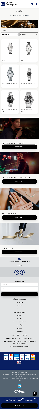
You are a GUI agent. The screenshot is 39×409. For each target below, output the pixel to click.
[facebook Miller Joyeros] (22, 272)
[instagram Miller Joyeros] (16, 272)
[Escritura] (19, 234)
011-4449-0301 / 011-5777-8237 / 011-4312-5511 (19, 338)
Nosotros (19, 318)
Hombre (22, 15)
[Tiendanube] (19, 372)
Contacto (19, 328)
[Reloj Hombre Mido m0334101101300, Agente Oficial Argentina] (10, 48)
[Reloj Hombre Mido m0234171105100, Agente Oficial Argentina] (29, 99)
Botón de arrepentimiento (20, 383)
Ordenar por (4, 30)
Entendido (19, 405)
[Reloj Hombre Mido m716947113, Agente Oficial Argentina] (10, 74)
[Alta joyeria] (19, 199)
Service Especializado (19, 321)
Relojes (16, 15)
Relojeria (19, 305)
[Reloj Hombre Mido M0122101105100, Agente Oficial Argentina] (29, 74)
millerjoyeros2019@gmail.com (19, 346)
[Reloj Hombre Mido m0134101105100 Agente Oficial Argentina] (10, 99)
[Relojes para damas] (19, 128)
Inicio (11, 15)
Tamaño (19, 315)
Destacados (19, 331)
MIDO (3, 60)
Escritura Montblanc (19, 312)
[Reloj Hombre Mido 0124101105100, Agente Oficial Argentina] (29, 48)
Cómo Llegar (19, 325)
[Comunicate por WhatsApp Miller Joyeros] (35, 393)
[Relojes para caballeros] (19, 163)
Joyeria (19, 309)
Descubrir (19, 147)
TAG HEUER (19, 302)
